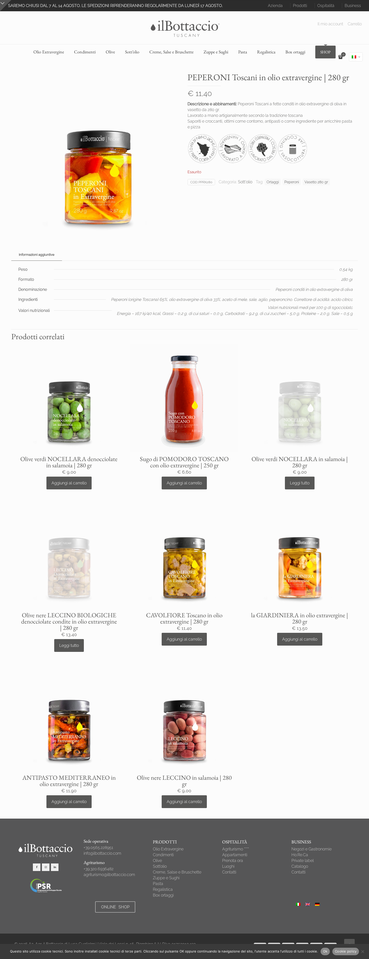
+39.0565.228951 (98, 847)
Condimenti (163, 854)
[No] (362, 951)
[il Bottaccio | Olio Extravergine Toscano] (184, 27)
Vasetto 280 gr (316, 182)
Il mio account (330, 24)
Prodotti (300, 5)
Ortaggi (273, 182)
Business (353, 5)
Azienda (275, 5)
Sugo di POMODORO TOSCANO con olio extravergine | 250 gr (184, 462)
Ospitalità (325, 5)
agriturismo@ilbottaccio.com (109, 874)
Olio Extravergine (168, 849)
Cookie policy (345, 951)
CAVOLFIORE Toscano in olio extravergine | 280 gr (184, 618)
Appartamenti (234, 854)
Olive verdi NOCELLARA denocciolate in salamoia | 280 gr (68, 462)
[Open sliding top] (5, 5)
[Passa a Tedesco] (317, 904)
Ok (325, 951)
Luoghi (228, 866)
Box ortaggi (163, 895)
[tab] (36, 254)
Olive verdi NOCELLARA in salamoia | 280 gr (300, 462)
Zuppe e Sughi (166, 878)
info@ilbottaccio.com (102, 853)
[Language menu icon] (356, 56)
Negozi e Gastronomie (311, 849)
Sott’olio (160, 866)
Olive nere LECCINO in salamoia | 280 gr (184, 780)
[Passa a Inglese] (308, 904)
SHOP (325, 52)
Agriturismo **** (235, 849)
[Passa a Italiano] (298, 904)
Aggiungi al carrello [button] (69, 483)
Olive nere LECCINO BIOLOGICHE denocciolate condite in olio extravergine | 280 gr (69, 621)
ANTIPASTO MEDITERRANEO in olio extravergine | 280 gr (69, 780)
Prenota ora (232, 860)
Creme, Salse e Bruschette (177, 872)
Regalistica (163, 889)
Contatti (229, 872)
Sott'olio (245, 182)
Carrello (355, 24)
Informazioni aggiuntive (36, 254)
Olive (157, 860)
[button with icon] (36, 867)
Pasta (158, 883)
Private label (302, 860)
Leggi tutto (300, 483)
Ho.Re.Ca (299, 854)
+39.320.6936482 (98, 868)
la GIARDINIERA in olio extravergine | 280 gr (299, 618)
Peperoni (291, 182)
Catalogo (299, 866)
